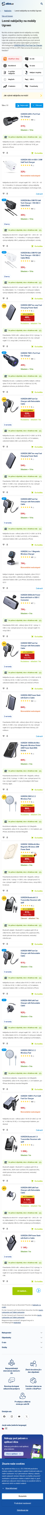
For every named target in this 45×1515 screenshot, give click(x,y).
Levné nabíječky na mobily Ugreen (28, 11)
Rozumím (23, 1496)
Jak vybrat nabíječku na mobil (16, 95)
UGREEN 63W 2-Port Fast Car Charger (28, 45)
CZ (6, 1428)
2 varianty (8, 425)
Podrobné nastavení (22, 1503)
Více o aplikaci (12, 1454)
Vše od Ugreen (7, 16)
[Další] (38, 1290)
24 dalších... (22, 1291)
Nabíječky (8, 11)
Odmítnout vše (22, 1510)
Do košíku (39, 153)
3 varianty (8, 523)
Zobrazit (39, 194)
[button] (22, 1333)
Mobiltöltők (17, 1323)
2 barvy (7, 224)
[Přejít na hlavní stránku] (8, 4)
